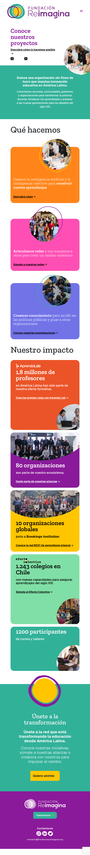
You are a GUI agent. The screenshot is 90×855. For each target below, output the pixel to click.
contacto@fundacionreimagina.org (45, 845)
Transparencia (45, 821)
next (25, 64)
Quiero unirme (43, 782)
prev (12, 64)
